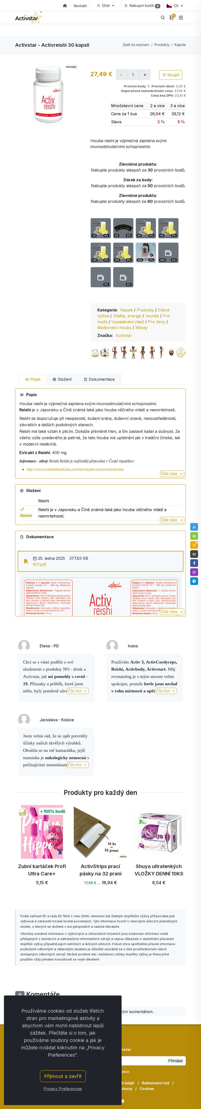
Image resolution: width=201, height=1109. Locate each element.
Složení (64, 379)
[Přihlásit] (194, 536)
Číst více (169, 473)
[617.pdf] (26, 561)
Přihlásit (175, 1060)
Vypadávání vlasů (128, 321)
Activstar (123, 335)
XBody (141, 327)
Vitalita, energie (127, 315)
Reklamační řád (155, 1083)
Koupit (172, 74)
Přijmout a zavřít (63, 1076)
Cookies (147, 1088)
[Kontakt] (194, 554)
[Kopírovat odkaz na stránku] (194, 527)
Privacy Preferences (63, 1088)
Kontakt (80, 6)
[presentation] (10, 851)
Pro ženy (157, 321)
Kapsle (180, 45)
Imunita (152, 315)
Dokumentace (101, 379)
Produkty (161, 45)
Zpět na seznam (136, 45)
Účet (106, 5)
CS (176, 6)
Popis (34, 379)
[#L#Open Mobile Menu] (181, 18)
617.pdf (39, 564)
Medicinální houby (115, 327)
